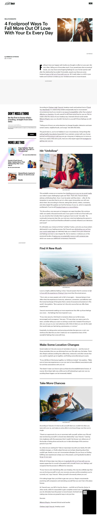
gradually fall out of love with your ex (78, 461)
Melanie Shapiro (45, 119)
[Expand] (84, 491)
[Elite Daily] (10, 3)
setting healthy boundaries (48, 134)
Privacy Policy (10, 128)
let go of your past (45, 457)
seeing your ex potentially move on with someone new (70, 236)
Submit (32, 134)
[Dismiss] (94, 491)
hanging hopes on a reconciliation (67, 207)
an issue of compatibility (70, 112)
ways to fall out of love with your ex (57, 74)
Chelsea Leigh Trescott (55, 107)
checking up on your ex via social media (79, 193)
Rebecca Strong (12, 56)
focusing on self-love (55, 136)
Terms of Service (31, 127)
